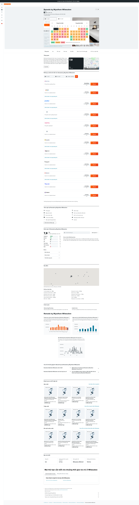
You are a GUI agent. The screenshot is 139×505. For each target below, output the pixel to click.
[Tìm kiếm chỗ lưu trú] (1, 10)
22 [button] (54, 36)
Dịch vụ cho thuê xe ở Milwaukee (51, 480)
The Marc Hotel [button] (60, 419)
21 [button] (52, 36)
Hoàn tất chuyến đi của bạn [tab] (50, 473)
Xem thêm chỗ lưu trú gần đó (94, 384)
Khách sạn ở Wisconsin (72, 502)
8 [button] (54, 31)
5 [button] (71, 31)
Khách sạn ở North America (58, 502)
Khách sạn (50, 502)
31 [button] (84, 39)
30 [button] (57, 39)
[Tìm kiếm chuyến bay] (1, 7)
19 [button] (65, 34)
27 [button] (67, 36)
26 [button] (65, 36)
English (78, 1)
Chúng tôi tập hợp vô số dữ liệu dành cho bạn (53, 495)
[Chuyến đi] (1, 20)
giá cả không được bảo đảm (63, 489)
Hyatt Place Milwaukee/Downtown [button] (64, 441)
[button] (138, 1)
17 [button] (84, 34)
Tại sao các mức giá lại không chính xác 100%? (54, 496)
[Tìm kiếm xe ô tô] (1, 12)
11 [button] (62, 31)
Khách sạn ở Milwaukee (67, 480)
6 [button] (67, 29)
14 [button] (52, 34)
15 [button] (54, 34)
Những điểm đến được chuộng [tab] (62, 473)
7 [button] (76, 31)
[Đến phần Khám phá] (1, 15)
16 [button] (57, 34)
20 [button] (67, 34)
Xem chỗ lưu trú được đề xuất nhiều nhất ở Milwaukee (89, 428)
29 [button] (54, 39)
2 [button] (57, 29)
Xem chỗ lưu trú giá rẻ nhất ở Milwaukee (92, 406)
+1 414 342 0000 (47, 15)
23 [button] (57, 36)
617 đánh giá (49, 12)
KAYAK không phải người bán (50, 493)
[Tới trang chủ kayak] (7, 4)
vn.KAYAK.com (46, 502)
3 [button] (84, 29)
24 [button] (59, 36)
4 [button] (62, 29)
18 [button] (62, 34)
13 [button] (67, 31)
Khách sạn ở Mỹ (65, 502)
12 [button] (65, 31)
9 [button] (57, 31)
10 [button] (59, 31)
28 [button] (52, 39)
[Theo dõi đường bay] (1, 17)
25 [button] (62, 36)
